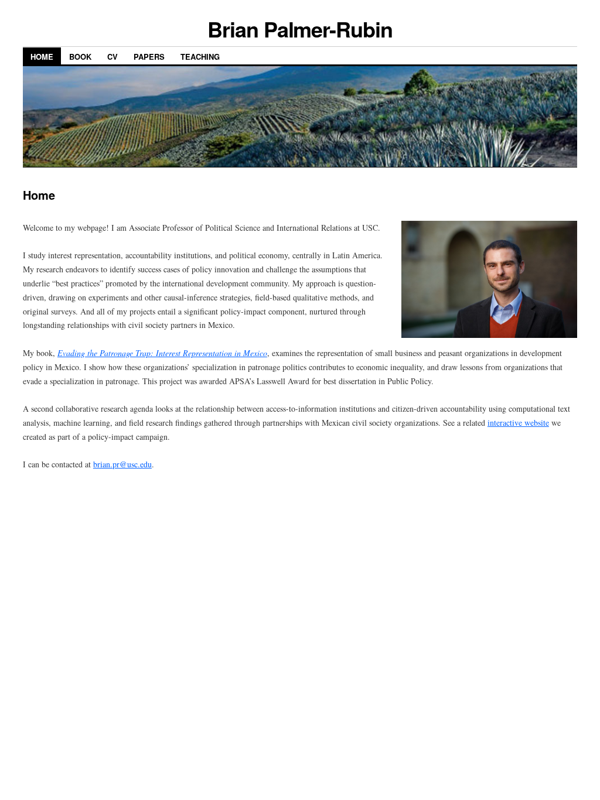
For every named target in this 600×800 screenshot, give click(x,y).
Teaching (200, 56)
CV (112, 56)
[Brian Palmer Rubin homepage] (300, 164)
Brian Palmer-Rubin (300, 28)
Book (80, 56)
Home (41, 56)
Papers (149, 56)
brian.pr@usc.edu (122, 464)
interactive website (518, 422)
